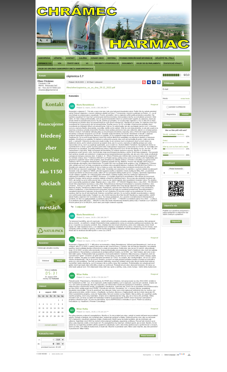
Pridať (59, 261)
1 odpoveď (80, 207)
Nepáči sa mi (168, 153)
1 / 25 (176, 173)
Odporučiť (176, 221)
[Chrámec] (113, 28)
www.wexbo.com (57, 354)
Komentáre (74, 96)
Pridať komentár (176, 169)
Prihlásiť (185, 114)
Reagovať (154, 104)
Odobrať (45, 261)
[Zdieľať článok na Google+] (144, 82)
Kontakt (157, 355)
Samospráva (147, 355)
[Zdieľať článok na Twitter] (154, 82)
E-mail (165, 89)
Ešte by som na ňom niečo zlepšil (175, 147)
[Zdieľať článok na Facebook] (159, 82)
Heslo (165, 98)
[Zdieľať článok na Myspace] (149, 82)
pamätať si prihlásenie (177, 107)
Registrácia (171, 114)
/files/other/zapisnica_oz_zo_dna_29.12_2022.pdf (90, 87)
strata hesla (185, 98)
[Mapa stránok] (189, 355)
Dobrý (165, 140)
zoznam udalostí (51, 325)
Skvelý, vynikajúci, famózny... (174, 134)
